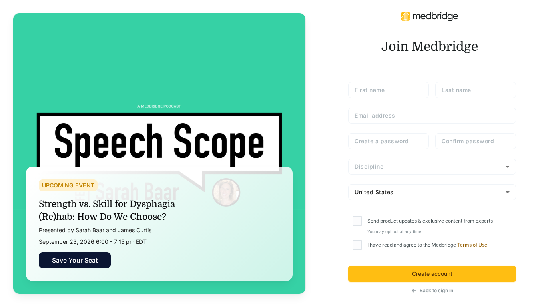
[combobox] (432, 166)
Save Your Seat (75, 260)
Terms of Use (472, 245)
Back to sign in (436, 290)
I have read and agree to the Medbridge (427, 245)
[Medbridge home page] (429, 16)
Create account (432, 273)
